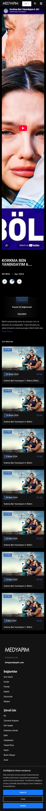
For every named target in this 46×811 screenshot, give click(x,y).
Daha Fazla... (7, 331)
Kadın (6, 750)
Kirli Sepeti (8, 725)
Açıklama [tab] (22, 300)
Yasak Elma (9, 745)
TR (26, 4)
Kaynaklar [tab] (22, 314)
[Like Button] (12, 281)
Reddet (23, 806)
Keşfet (6, 691)
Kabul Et (23, 792)
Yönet (23, 799)
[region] (23, 789)
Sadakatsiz (8, 740)
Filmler (7, 687)
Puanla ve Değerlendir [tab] (22, 307)
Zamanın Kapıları (11, 720)
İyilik (6, 735)
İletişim (7, 701)
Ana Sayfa (8, 677)
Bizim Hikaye (9, 755)
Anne (6, 760)
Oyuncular (8, 696)
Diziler (6, 682)
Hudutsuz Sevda (11, 730)
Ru (5, 716)
